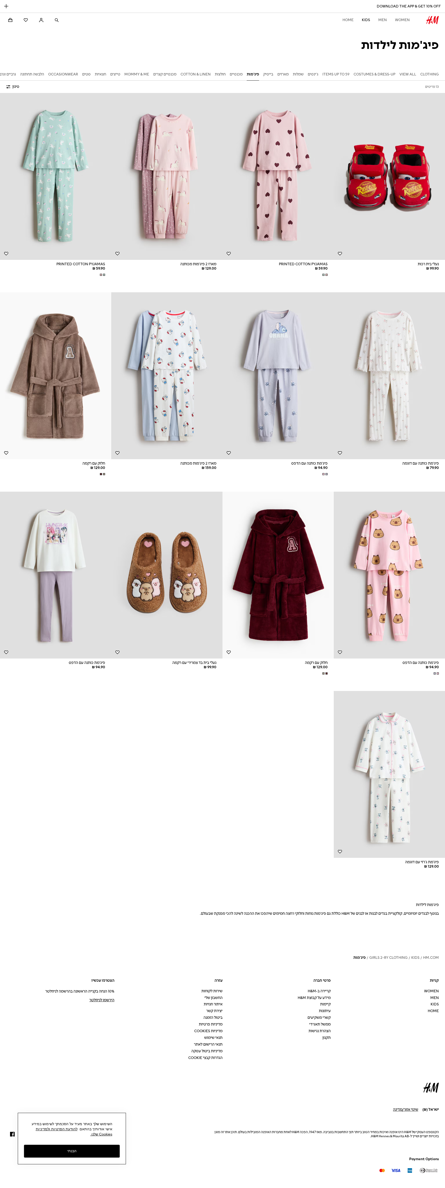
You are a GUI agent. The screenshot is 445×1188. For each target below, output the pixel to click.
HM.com (431, 957)
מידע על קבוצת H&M (314, 998)
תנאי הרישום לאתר (208, 1044)
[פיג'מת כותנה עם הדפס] (278, 375)
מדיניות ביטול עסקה (206, 1051)
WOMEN (402, 20)
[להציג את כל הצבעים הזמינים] (324, 275)
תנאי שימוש (213, 1037)
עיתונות (325, 1011)
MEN (382, 20)
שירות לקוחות (211, 991)
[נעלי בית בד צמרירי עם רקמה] (166, 575)
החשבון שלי (213, 998)
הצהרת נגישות (320, 1031)
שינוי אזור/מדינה (405, 1109)
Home (348, 20)
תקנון (326, 1037)
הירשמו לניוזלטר (101, 1000)
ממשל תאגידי (320, 1024)
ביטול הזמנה (212, 1017)
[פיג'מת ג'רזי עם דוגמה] (389, 774)
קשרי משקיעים (319, 1017)
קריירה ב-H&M (319, 991)
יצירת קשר (214, 1011)
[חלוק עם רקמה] (55, 375)
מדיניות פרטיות (210, 1024)
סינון (15, 86)
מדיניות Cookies (208, 1031)
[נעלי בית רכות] (389, 176)
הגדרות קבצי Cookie (205, 1058)
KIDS (366, 20)
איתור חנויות (213, 1004)
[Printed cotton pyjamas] (278, 176)
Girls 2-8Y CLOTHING (388, 957)
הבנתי (71, 1151)
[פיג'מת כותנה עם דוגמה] (389, 375)
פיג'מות (359, 957)
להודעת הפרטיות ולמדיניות (57, 1129)
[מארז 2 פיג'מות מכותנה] (166, 176)
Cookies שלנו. (101, 1134)
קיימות (325, 1004)
